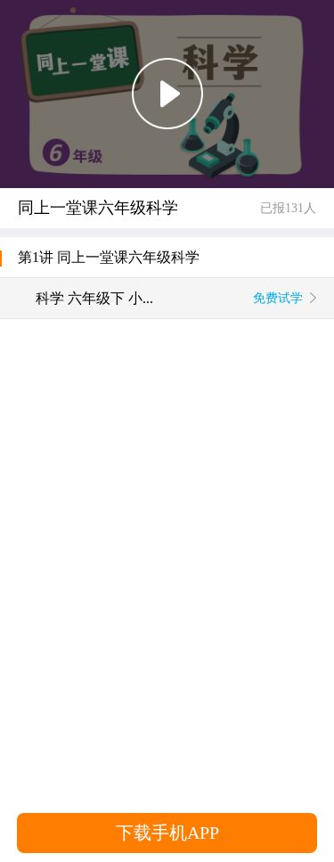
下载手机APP (167, 832)
